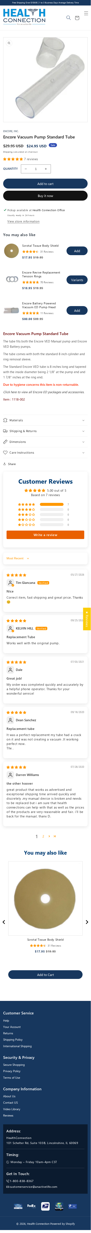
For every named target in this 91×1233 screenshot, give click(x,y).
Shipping (8, 151)
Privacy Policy (11, 1071)
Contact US (10, 1102)
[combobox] (69, 18)
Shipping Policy (13, 1039)
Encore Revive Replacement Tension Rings (41, 274)
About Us (9, 1096)
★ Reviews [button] (87, 619)
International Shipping (17, 1046)
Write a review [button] (45, 534)
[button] (86, 13)
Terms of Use (11, 1078)
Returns (8, 1033)
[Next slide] (87, 922)
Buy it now (45, 195)
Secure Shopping (14, 1065)
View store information (23, 221)
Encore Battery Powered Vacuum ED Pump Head (39, 305)
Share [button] (12, 464)
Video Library (11, 1109)
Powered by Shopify (62, 1223)
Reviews (8, 1115)
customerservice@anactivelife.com (33, 1187)
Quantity (10, 169)
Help (6, 1020)
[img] (16, 575)
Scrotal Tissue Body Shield (40, 246)
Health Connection (38, 1223)
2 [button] (43, 836)
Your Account (12, 1027)
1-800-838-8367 (22, 1181)
